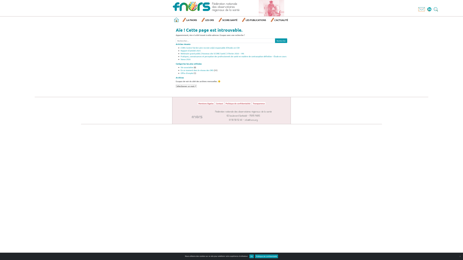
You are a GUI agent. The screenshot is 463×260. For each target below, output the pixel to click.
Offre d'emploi (187, 73)
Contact (219, 103)
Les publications (256, 20)
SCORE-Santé (229, 20)
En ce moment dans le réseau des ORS (197, 70)
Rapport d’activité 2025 (191, 50)
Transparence (259, 103)
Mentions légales (206, 103)
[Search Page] (436, 9)
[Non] (460, 256)
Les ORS (209, 20)
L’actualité (281, 20)
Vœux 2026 (186, 59)
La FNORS (191, 20)
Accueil (176, 20)
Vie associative (187, 67)
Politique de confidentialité (238, 103)
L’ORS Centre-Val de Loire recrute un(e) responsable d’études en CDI (210, 47)
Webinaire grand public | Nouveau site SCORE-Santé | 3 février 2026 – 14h (212, 53)
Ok (251, 256)
